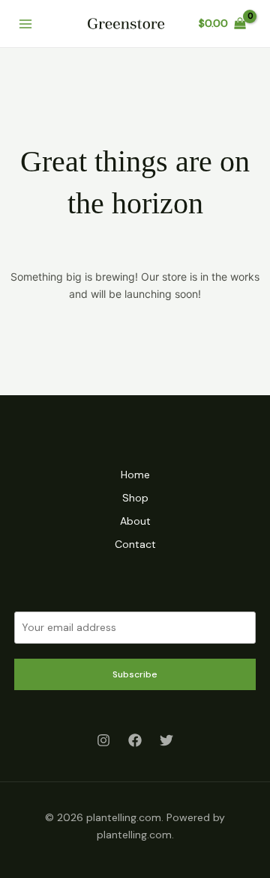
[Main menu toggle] (25, 24)
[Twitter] (166, 740)
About (135, 521)
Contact (135, 544)
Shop (135, 497)
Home (135, 474)
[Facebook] (135, 740)
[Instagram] (103, 740)
